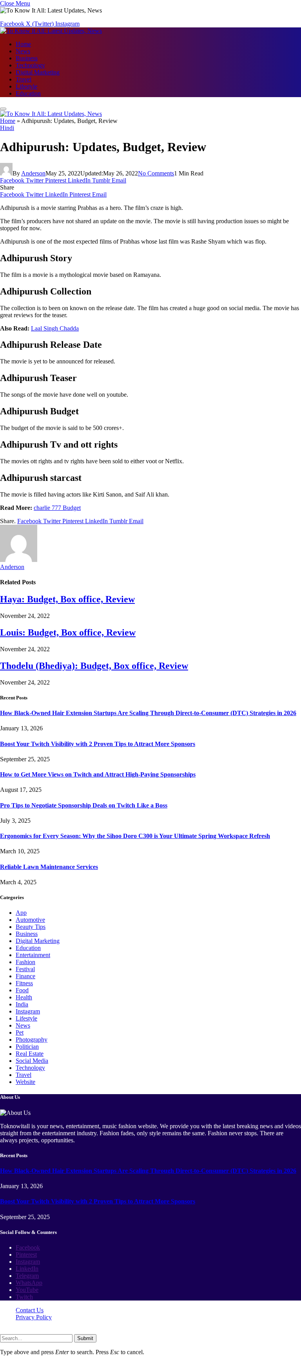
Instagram (28, 1011)
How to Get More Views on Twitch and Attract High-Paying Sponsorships (98, 774)
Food (22, 990)
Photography (31, 1039)
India (22, 1004)
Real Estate (30, 1053)
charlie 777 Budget (57, 507)
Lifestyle (26, 86)
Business (27, 58)
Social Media (32, 1060)
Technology (30, 65)
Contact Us (30, 1310)
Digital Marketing (38, 72)
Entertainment (33, 955)
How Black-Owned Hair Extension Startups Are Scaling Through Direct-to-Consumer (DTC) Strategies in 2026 (148, 713)
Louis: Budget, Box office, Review (68, 632)
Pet (20, 1032)
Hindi (7, 128)
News (23, 51)
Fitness (24, 983)
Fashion (25, 962)
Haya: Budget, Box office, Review (67, 599)
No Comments (156, 173)
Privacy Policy (34, 1317)
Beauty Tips (30, 926)
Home (23, 44)
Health (24, 997)
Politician (27, 1046)
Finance (25, 976)
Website (25, 1081)
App (21, 912)
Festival (25, 969)
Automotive (30, 919)
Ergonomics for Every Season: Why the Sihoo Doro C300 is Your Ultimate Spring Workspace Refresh (135, 836)
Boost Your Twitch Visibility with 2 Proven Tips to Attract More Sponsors (97, 744)
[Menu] (3, 109)
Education (28, 93)
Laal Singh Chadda (55, 328)
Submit (85, 1338)
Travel (23, 79)
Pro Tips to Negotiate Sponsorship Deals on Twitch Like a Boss (83, 805)
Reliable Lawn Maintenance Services (49, 866)
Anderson (33, 173)
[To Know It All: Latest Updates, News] (51, 30)
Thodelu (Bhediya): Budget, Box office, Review (94, 666)
